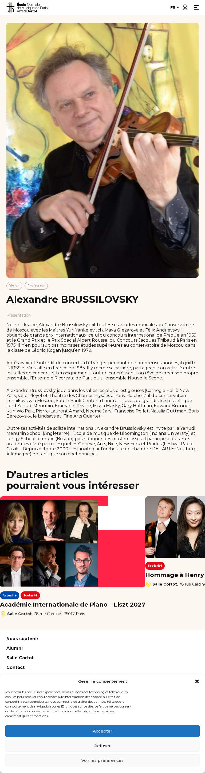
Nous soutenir (22, 638)
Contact (15, 667)
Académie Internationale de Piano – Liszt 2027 (72, 604)
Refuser (102, 745)
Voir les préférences (102, 760)
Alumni (14, 648)
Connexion (185, 6)
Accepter (102, 731)
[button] (197, 681)
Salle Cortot (20, 657)
